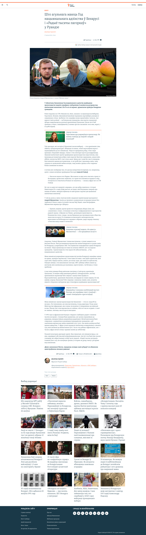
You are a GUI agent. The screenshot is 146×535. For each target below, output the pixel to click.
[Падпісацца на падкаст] (90, 513)
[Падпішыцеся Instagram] (98, 513)
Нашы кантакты (52, 525)
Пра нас (49, 512)
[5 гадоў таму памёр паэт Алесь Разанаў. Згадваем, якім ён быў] (59, 421)
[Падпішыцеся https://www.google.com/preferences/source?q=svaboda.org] (74, 513)
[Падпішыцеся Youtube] (86, 513)
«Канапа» (84, 365)
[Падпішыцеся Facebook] (78, 513)
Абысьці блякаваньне (53, 516)
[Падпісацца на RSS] (106, 513)
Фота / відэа (24, 525)
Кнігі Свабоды (25, 519)
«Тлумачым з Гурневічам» (72, 365)
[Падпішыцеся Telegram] (102, 513)
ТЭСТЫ (134, 5)
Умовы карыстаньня (53, 528)
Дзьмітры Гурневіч (50, 32)
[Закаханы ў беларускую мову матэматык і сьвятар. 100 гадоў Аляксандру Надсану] (113, 479)
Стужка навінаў (26, 512)
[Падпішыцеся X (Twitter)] (82, 513)
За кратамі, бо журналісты (29, 528)
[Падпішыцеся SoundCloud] (94, 513)
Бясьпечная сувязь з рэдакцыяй (56, 522)
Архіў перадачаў (26, 522)
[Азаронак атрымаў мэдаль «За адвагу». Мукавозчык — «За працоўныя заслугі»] (55, 231)
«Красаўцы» (70, 367)
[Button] (87, 40)
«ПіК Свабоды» (91, 365)
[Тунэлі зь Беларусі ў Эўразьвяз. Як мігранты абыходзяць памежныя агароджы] (86, 450)
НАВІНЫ (140, 5)
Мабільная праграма (53, 519)
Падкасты (24, 516)
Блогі (46, 10)
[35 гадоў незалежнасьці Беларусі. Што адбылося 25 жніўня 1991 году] (33, 479)
